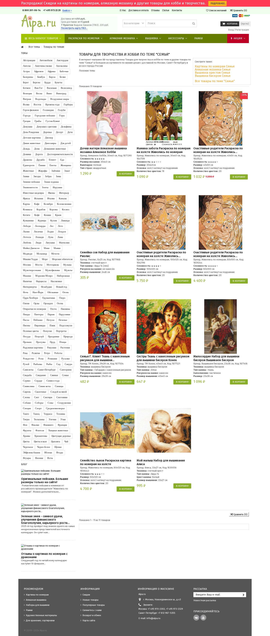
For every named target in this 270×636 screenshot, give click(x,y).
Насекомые (56, 281)
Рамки (29, 610)
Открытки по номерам (34, 309)
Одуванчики (48, 297)
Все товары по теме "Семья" (215, 81)
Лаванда (65, 220)
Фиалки (35, 425)
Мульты (68, 270)
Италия (51, 198)
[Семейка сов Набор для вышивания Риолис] (107, 222)
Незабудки (46, 286)
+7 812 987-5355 (166, 613)
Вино (49, 93)
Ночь (25, 292)
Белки (63, 76)
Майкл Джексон (31, 248)
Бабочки (64, 71)
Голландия (48, 110)
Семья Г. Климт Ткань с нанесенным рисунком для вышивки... (105, 358)
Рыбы (49, 364)
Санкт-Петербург (47, 369)
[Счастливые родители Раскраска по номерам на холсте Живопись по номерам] (220, 118)
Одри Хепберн (30, 297)
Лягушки (50, 242)
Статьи (165, 10)
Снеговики (61, 397)
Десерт (59, 132)
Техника (60, 413)
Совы (50, 402)
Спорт (38, 408)
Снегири (47, 397)
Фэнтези (39, 430)
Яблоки (48, 452)
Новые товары (90, 599)
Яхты (50, 458)
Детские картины (32, 137)
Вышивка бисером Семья (213, 75)
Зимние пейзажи (31, 181)
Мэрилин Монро (44, 275)
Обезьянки (52, 292)
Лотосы (27, 237)
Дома (37, 148)
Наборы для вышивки (37, 605)
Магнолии (64, 242)
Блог (24, 464)
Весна (39, 93)
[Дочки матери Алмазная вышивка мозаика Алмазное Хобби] (107, 118)
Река (25, 353)
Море (45, 259)
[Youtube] (203, 618)
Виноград (61, 93)
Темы (24, 53)
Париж (51, 314)
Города (26, 115)
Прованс (27, 342)
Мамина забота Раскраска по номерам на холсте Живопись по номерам (163, 150)
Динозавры (50, 143)
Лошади (39, 237)
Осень (60, 303)
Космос (66, 209)
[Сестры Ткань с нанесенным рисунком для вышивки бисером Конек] (164, 326)
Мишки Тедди (30, 259)
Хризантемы (40, 436)
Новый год (61, 286)
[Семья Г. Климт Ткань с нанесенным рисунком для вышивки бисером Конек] (107, 326)
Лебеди (27, 226)
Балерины (28, 76)
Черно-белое (43, 447)
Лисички (38, 231)
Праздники (53, 336)
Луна (50, 237)
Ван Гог (39, 88)
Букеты (58, 82)
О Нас (123, 10)
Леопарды (40, 226)
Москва (27, 264)
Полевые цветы (31, 331)
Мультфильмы (52, 270)
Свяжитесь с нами (92, 610)
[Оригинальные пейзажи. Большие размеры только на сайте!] (48, 472)
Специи (27, 408)
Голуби (61, 110)
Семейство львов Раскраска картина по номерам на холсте (105, 462)
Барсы (52, 76)
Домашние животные (55, 148)
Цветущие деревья (61, 436)
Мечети (55, 253)
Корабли (41, 209)
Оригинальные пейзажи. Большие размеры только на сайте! (44, 480)
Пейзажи (37, 320)
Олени (26, 303)
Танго (26, 413)
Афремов (38, 71)
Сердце (38, 380)
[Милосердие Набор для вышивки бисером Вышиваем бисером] (220, 326)
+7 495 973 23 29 (52, 10)
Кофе (37, 215)
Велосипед (66, 88)
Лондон (62, 231)
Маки (46, 248)
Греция (26, 121)
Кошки (47, 215)
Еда (62, 159)
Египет (52, 159)
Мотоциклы (53, 264)
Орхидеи (48, 303)
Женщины (66, 165)
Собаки (27, 402)
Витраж (27, 99)
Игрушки (57, 187)
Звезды (37, 176)
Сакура (68, 364)
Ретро (47, 353)
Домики (27, 154)
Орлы (36, 303)
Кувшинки (28, 220)
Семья (65, 375)
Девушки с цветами (47, 126)
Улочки (52, 419)
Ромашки (52, 358)
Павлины (65, 309)
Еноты (53, 165)
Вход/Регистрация (238, 29)
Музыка (67, 264)
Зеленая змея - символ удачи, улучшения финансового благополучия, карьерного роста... (45, 519)
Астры (26, 71)
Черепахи (28, 447)
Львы (60, 237)
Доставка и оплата (139, 10)
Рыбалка (37, 364)
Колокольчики (64, 204)
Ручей (26, 364)
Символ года (53, 380)
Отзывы (155, 10)
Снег (36, 397)
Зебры (48, 176)
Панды (26, 314)
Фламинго (48, 425)
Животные (28, 170)
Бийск (66, 10)
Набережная (63, 275)
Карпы (26, 204)
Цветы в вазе (40, 441)
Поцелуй (39, 336)
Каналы (63, 198)
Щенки (58, 447)
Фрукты (27, 430)
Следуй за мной (59, 391)
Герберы (68, 104)
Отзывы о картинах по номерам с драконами (44, 555)
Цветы (26, 441)
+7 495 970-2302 (156, 608)
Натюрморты (30, 286)
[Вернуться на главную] (22, 47)
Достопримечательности (60, 154)
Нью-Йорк (38, 292)
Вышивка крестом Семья (212, 72)
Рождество (28, 358)
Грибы (38, 121)
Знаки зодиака (51, 181)
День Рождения (31, 132)
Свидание (41, 375)
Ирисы (26, 198)
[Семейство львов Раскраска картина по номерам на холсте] (107, 430)
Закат (67, 170)
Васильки (52, 88)
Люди (38, 242)
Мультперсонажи (32, 270)
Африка (51, 71)
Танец (36, 413)
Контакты (177, 10)
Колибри (48, 204)
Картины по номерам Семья (215, 66)
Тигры (26, 419)
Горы (62, 115)
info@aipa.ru (153, 618)
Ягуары (27, 458)
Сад (58, 364)
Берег (26, 82)
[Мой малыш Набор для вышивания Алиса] (164, 430)
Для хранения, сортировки (40, 620)
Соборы (39, 402)
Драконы (27, 159)
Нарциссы (41, 281)
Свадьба (27, 375)
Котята (26, 215)
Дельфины (66, 126)
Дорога (39, 154)
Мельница (42, 253)
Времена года (52, 104)
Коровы (54, 209)
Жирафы (42, 170)
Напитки (27, 281)
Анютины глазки (43, 65)
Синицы (59, 386)
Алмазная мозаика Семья (213, 69)
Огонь (65, 292)
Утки (63, 419)
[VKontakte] (196, 618)
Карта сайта (88, 620)
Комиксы (27, 209)
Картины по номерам (37, 594)
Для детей (65, 143)
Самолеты (28, 369)
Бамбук (41, 76)
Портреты (61, 331)
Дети (70, 132)
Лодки (50, 231)
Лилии (26, 231)
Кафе (36, 204)
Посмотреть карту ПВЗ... (74, 28)
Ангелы (27, 65)
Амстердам (62, 60)
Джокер (49, 137)
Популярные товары (93, 605)
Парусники (64, 314)
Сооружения (64, 402)
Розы (41, 358)
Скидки (86, 594)
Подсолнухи (65, 325)
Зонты (45, 187)
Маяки (57, 248)
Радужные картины (33, 347)
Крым (58, 215)
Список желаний (217, 10)
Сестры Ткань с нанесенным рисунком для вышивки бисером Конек (163, 358)
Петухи (50, 320)
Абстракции (29, 60)
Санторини (65, 369)
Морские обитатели (62, 259)
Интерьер (64, 192)
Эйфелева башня (31, 452)
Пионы (26, 325)
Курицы (42, 220)
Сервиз (26, 380)
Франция (62, 425)
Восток (37, 104)
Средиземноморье (55, 408)
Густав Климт (53, 121)
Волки (26, 104)
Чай (66, 441)
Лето (60, 226)
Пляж (52, 325)
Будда (47, 82)
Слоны (26, 397)
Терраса (48, 413)
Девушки (27, 126)
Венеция (27, 93)
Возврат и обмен (91, 615)
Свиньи (54, 375)
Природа (68, 336)
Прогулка (41, 342)
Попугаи (47, 331)
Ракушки (51, 347)
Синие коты (45, 386)
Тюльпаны (39, 419)
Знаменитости (30, 187)
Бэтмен (26, 88)
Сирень (27, 391)
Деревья (47, 132)
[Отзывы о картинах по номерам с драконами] (48, 547)
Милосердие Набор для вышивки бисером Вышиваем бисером (216, 358)
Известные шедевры (33, 192)
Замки (26, 176)
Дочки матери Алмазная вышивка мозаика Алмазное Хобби (103, 150)
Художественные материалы (41, 615)
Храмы (26, 436)
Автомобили (45, 60)
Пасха (26, 320)
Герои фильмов (31, 110)
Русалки (65, 358)
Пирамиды (39, 325)
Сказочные (40, 391)
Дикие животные (31, 143)
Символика (28, 386)
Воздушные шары (59, 99)
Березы (36, 82)
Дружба (40, 159)
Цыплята (55, 441)
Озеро (62, 297)
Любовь (27, 242)
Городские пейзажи (45, 115)
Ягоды (59, 452)
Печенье (63, 320)
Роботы (58, 353)
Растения (65, 347)
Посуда (26, 336)
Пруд (52, 342)
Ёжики (42, 165)
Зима (58, 176)
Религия (36, 353)
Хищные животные (58, 430)
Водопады (40, 99)
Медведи (27, 253)
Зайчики (55, 170)
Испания (38, 198)
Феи (25, 425)
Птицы (62, 342)
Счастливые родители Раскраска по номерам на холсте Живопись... (218, 150)
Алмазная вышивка (36, 599)
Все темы (34, 46)
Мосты (38, 264)
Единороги (28, 165)
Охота (53, 309)
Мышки (27, 275)
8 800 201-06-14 (31, 10)
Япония (39, 458)
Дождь (26, 148)
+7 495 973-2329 (174, 608)
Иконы (51, 192)
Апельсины (62, 65)
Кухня (53, 220)
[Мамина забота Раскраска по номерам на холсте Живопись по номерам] (164, 118)
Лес (52, 226)
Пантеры (38, 314)
